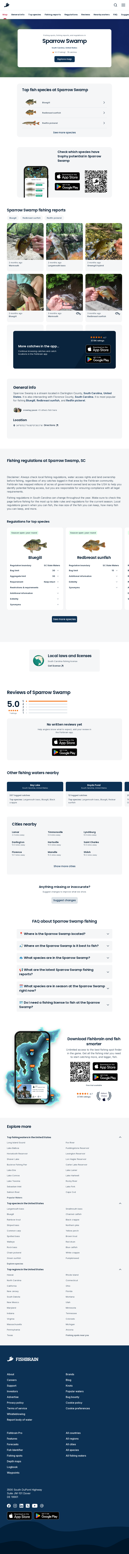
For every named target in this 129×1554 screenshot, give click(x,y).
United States (71, 48)
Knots (69, 1385)
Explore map (64, 59)
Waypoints (13, 1472)
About (10, 1374)
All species (72, 1450)
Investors (12, 1391)
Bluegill (12, 218)
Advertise (13, 1397)
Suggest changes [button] (64, 900)
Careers (12, 1380)
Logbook (12, 1467)
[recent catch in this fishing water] (25, 247)
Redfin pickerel (54, 218)
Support (11, 1385)
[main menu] (123, 5)
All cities (71, 1444)
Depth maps (14, 1461)
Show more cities (65, 866)
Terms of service (17, 1408)
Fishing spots (14, 1455)
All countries (73, 1432)
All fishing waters (76, 1455)
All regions (72, 1438)
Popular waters (75, 1391)
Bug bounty (72, 1397)
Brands (70, 1374)
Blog (68, 1380)
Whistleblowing (16, 1414)
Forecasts (12, 1444)
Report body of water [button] (19, 1419)
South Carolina (58, 48)
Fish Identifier (15, 1450)
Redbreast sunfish (32, 218)
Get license (54, 665)
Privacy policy (15, 1402)
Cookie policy (74, 1402)
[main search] (115, 5)
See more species (64, 132)
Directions (49, 425)
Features (12, 1438)
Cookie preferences (78, 1408)
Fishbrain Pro (14, 1432)
